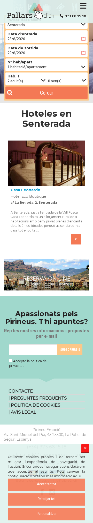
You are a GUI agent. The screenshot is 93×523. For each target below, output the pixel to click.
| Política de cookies (34, 405)
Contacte (21, 391)
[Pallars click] (46, 11)
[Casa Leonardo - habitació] (46, 163)
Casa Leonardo (25, 190)
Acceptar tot (46, 484)
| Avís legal (22, 412)
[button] (11, 161)
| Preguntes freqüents (38, 398)
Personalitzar (47, 513)
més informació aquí (63, 476)
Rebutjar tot (47, 498)
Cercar (46, 93)
